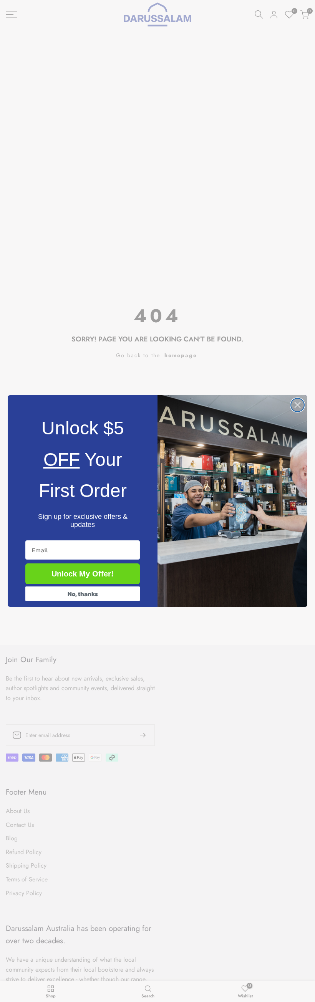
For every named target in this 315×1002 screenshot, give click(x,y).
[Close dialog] (297, 405)
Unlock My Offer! (82, 574)
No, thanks (83, 593)
